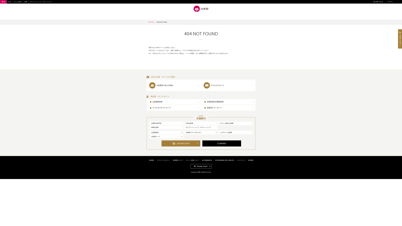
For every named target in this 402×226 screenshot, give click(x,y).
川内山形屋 (189, 123)
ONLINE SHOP (183, 143)
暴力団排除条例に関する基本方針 (224, 160)
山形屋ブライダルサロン (194, 132)
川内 (9, 2)
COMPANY (221, 143)
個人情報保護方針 (207, 160)
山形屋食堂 (154, 132)
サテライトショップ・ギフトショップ (40, 2)
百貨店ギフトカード (214, 108)
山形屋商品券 (157, 102)
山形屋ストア (155, 136)
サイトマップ (241, 160)
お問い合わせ (379, 2)
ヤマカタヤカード (217, 85)
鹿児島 (3, 2)
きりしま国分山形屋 (226, 123)
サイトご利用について (192, 160)
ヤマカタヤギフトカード (161, 108)
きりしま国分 (17, 2)
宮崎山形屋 (154, 127)
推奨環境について (178, 160)
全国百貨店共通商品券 (215, 102)
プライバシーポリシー (163, 160)
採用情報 (250, 160)
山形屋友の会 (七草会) (165, 85)
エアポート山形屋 (226, 132)
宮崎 (25, 2)
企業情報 (151, 160)
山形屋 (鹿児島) (156, 123)
